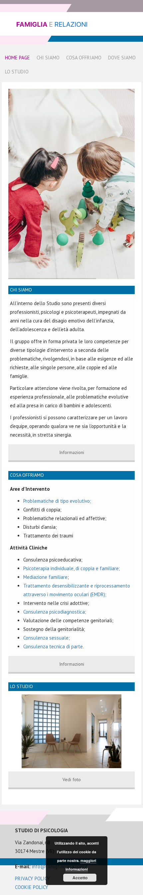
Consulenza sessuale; (46, 638)
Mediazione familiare (45, 577)
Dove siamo (122, 57)
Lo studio (17, 71)
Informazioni (71, 452)
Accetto (79, 878)
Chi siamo (48, 57)
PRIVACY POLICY (32, 878)
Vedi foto (72, 779)
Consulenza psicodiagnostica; (54, 612)
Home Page (17, 57)
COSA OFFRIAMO (27, 475)
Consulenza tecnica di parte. (53, 646)
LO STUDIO (21, 686)
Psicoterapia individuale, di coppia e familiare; (71, 568)
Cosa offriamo (83, 57)
